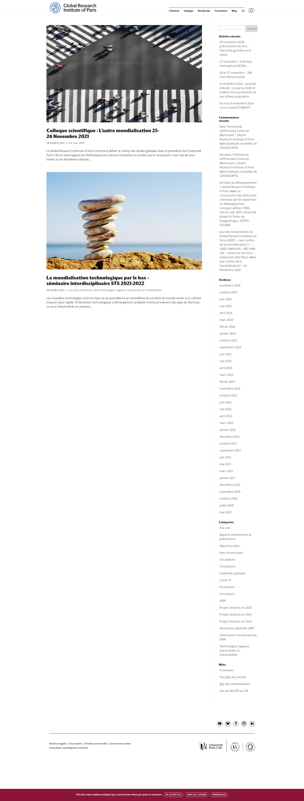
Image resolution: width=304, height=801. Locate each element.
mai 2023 (226, 361)
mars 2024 (226, 320)
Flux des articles (233, 677)
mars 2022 (226, 423)
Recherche (204, 11)
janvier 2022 (228, 430)
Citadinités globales (232, 573)
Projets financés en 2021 (236, 614)
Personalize (219, 795)
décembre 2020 (230, 485)
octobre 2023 (228, 340)
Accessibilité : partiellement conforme (68, 747)
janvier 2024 (228, 333)
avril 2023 (226, 368)
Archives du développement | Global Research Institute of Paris (238, 187)
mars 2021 (226, 471)
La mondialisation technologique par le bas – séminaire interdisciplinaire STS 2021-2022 (97, 280)
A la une (73, 143)
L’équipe (188, 11)
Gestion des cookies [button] (120, 743)
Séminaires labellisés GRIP (237, 628)
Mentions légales (58, 743)
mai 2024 (226, 306)
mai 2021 (226, 464)
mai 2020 (226, 512)
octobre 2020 (228, 498)
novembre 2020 (230, 492)
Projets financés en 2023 (236, 621)
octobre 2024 (228, 292)
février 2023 (227, 382)
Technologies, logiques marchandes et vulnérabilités (131, 290)
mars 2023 (226, 375)
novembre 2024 (230, 285)
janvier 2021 (228, 478)
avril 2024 (226, 313)
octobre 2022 (228, 395)
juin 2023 (226, 354)
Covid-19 (225, 580)
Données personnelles (96, 743)
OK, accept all (173, 795)
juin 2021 (226, 457)
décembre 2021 (230, 437)
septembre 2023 (230, 347)
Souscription (75, 743)
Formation (221, 11)
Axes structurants (231, 553)
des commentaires (235, 684)
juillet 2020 (227, 505)
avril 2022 (226, 416)
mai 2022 (226, 409)
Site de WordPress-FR (234, 691)
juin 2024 (226, 299)
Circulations (227, 559)
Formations (85, 290)
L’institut (174, 11)
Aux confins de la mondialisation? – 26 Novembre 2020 (233, 265)
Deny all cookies (197, 795)
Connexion (227, 670)
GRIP (81, 143)
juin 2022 (226, 402)
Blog (234, 11)
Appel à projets (230, 546)
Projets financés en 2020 (236, 608)
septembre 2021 (230, 450)
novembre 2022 (230, 388)
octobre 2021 (228, 443)
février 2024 (227, 327)
